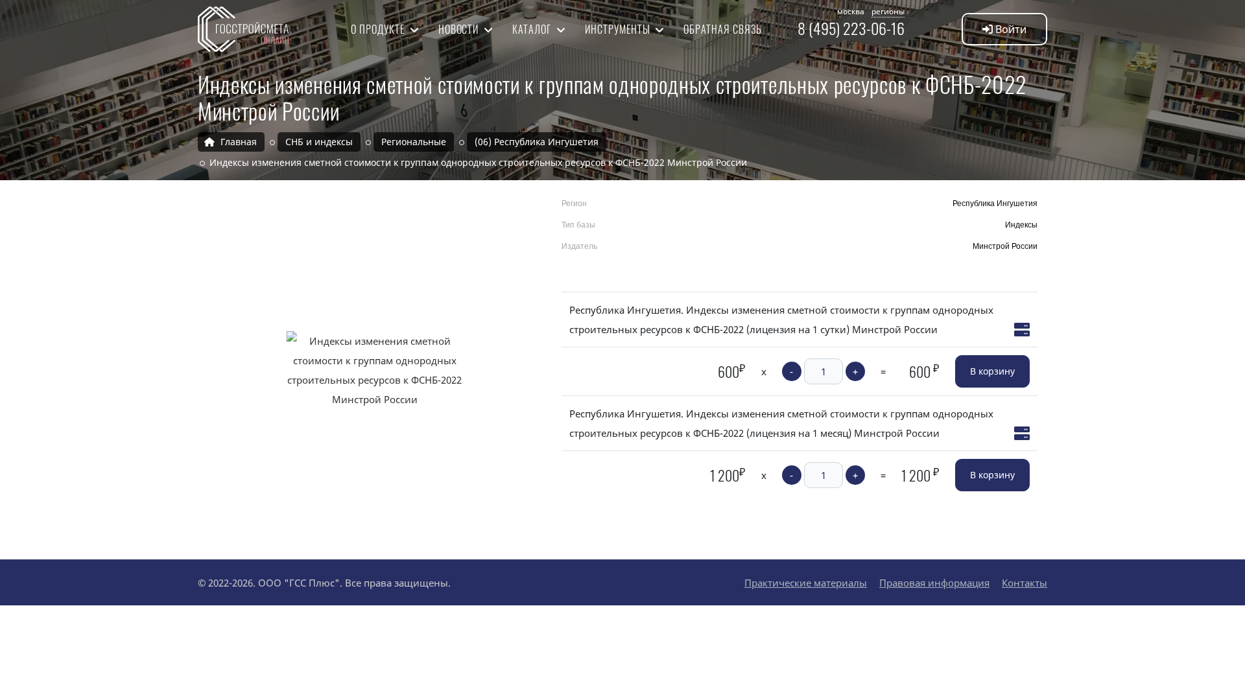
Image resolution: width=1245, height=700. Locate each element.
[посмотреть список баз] (1022, 329)
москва (850, 11)
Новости (460, 29)
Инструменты (619, 29)
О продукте (379, 29)
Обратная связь (722, 29)
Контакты (1024, 582)
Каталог (533, 29)
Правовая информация (934, 582)
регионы (888, 11)
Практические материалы (805, 582)
